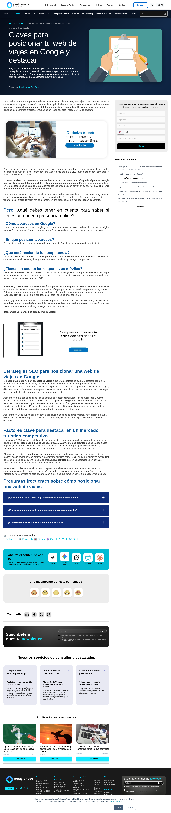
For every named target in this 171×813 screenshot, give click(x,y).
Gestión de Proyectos (80, 793)
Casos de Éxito (109, 780)
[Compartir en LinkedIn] (26, 614)
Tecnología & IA (85, 5)
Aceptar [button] (118, 807)
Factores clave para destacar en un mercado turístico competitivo (140, 199)
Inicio (11, 23)
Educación (97, 782)
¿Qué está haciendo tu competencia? (134, 183)
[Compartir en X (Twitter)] (41, 614)
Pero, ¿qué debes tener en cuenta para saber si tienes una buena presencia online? (140, 168)
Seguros (97, 780)
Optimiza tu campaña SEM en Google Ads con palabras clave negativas (18, 748)
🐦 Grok (73, 539)
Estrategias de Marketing (82, 14)
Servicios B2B (97, 788)
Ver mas (141, 207)
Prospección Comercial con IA (81, 790)
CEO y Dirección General (42, 780)
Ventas (41, 14)
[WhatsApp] (152, 5)
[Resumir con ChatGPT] (52, 557)
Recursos (110, 5)
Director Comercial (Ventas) (42, 784)
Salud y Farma (96, 785)
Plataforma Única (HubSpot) (79, 780)
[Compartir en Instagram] (48, 614)
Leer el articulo (20, 759)
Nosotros (122, 5)
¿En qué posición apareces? (132, 178)
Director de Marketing (43, 787)
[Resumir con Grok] (76, 557)
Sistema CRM (29, 14)
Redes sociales (120, 14)
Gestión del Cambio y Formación (61, 790)
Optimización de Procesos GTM (59, 787)
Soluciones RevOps (67, 5)
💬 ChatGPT (10, 539)
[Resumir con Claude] (99, 557)
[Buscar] (165, 14)
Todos (5, 14)
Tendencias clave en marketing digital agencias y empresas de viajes (55, 748)
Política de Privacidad (67, 640)
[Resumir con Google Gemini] (64, 556)
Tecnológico (98, 791)
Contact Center (78, 784)
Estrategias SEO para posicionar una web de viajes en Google (140, 192)
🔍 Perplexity (25, 539)
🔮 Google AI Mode (57, 539)
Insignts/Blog (108, 782)
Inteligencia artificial (61, 14)
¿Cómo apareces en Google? (131, 174)
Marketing (19, 23)
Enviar (102, 631)
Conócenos (108, 793)
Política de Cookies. (115, 801)
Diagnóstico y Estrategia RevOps (60, 783)
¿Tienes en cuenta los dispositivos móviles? (137, 187)
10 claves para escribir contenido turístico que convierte (92, 747)
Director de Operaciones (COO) (43, 790)
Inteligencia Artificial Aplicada (79, 786)
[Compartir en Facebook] (34, 614)
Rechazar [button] (130, 807)
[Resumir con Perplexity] (88, 557)
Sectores (99, 5)
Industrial (97, 794)
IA (48, 14)
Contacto (141, 5)
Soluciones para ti (49, 5)
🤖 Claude (40, 539)
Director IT (39, 793)
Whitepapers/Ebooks (111, 784)
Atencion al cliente (103, 14)
